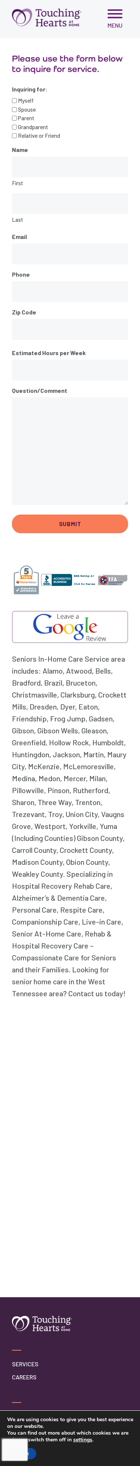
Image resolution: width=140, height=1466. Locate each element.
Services (25, 1363)
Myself (26, 100)
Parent (26, 118)
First (17, 183)
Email (19, 236)
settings (82, 1440)
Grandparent (33, 127)
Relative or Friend (39, 135)
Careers (24, 1376)
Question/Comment (39, 390)
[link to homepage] (46, 17)
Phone (21, 274)
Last (17, 219)
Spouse (27, 109)
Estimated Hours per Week (49, 352)
